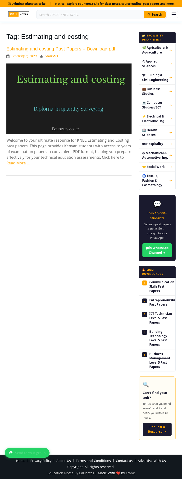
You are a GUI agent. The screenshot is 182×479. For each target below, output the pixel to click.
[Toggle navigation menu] (174, 14)
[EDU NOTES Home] (18, 14)
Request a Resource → (157, 429)
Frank (130, 473)
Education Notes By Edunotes (70, 473)
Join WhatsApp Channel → (157, 250)
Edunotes (51, 56)
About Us (63, 460)
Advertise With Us (152, 460)
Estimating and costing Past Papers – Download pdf (60, 48)
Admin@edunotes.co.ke (29, 4)
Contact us (124, 460)
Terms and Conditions (93, 460)
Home (20, 460)
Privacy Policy (40, 460)
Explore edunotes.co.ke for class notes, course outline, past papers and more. (120, 4)
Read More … (18, 163)
